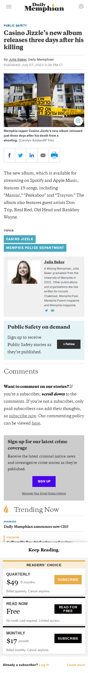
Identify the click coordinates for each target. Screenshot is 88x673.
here (36, 424)
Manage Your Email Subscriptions (44, 493)
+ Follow (69, 344)
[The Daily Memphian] (44, 8)
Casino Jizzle (19, 239)
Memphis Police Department (35, 248)
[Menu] (9, 7)
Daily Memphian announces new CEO (36, 527)
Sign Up (44, 481)
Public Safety (15, 25)
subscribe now (22, 416)
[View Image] (78, 121)
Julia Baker (17, 59)
